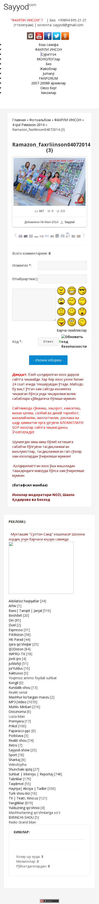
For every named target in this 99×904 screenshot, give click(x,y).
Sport (13, 755)
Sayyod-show (19, 750)
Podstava (16, 735)
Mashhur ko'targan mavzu (29, 697)
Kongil (13, 682)
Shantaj (14, 759)
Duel (12, 625)
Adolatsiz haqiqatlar (24, 601)
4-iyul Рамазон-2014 (28, 124)
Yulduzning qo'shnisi (24, 807)
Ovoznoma (17, 711)
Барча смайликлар (72, 330)
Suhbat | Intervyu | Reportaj (31, 774)
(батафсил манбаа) (30, 485)
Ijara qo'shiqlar (20, 644)
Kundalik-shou (20, 687)
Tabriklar (15, 779)
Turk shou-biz (19, 793)
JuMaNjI (15, 663)
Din (11, 620)
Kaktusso (16, 673)
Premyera (16, 721)
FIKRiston (16, 634)
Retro (13, 745)
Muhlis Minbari (20, 706)
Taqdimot (16, 783)
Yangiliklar (16, 803)
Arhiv (12, 605)
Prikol (13, 726)
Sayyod (16, 7)
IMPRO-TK (17, 654)
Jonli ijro (15, 658)
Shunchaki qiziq (20, 769)
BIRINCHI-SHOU (21, 817)
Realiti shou (18, 740)
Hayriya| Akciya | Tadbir (28, 788)
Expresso (16, 630)
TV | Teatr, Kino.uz (23, 798)
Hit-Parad (16, 639)
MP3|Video (17, 702)
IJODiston (16, 649)
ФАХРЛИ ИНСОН (67, 120)
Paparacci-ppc (20, 730)
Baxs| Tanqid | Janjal (25, 610)
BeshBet (15, 615)
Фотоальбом (40, 120)
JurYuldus (16, 668)
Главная (19, 120)
